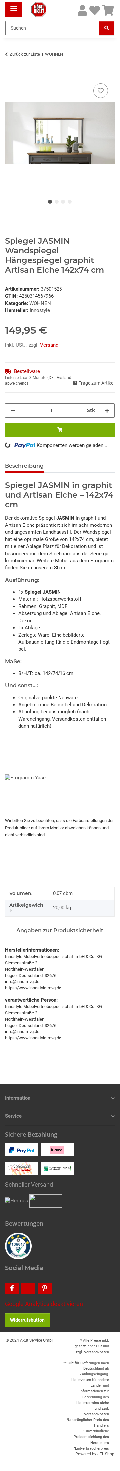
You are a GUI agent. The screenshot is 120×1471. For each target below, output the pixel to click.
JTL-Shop (105, 1454)
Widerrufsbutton (27, 1320)
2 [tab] (57, 202)
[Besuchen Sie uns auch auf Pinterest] (45, 1288)
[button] (82, 10)
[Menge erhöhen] (107, 410)
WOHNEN (40, 303)
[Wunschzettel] (94, 10)
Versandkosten (96, 1352)
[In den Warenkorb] (10, 74)
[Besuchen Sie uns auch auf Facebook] (12, 1288)
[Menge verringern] (12, 410)
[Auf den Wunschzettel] (100, 90)
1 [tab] (50, 202)
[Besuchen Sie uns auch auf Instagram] (28, 1288)
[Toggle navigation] (13, 6)
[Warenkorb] (108, 10)
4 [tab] (70, 202)
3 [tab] (63, 202)
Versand (49, 345)
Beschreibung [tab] (24, 466)
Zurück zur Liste (25, 54)
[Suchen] (106, 28)
